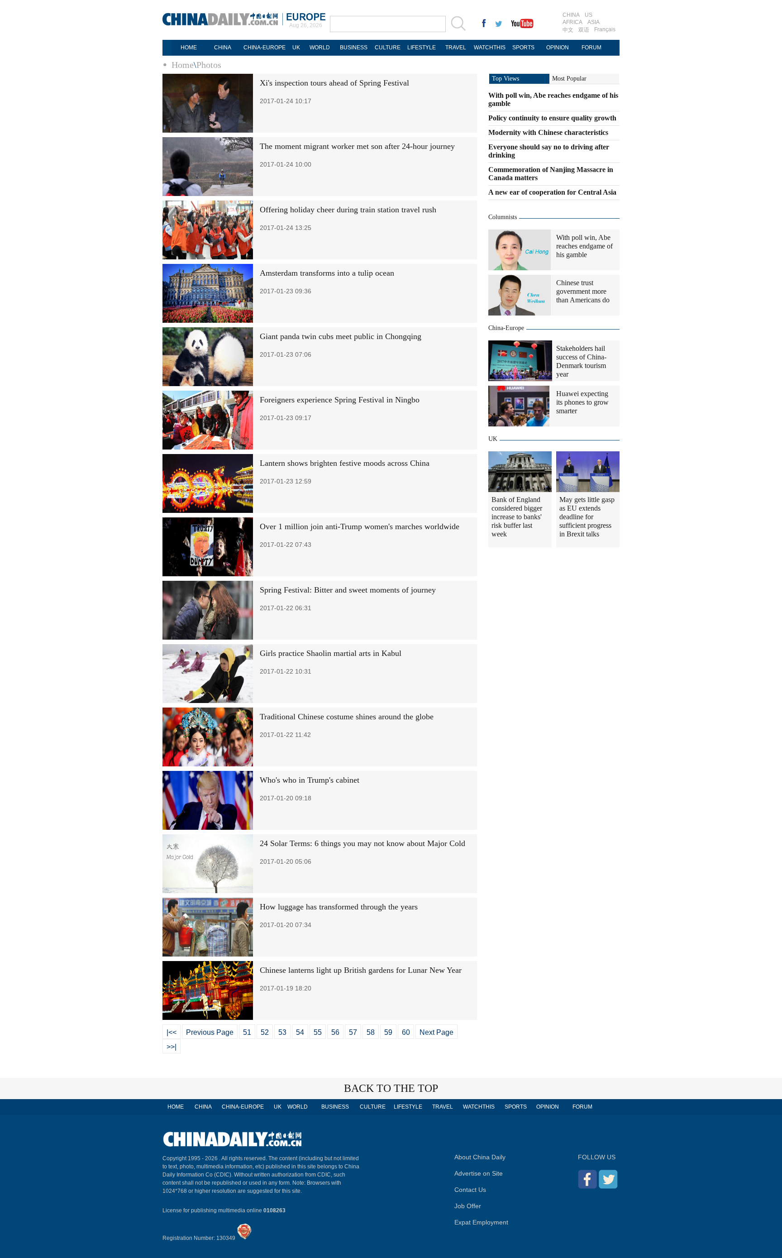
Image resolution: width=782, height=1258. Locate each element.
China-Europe (506, 328)
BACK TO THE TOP (391, 1088)
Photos (208, 65)
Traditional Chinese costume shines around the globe (347, 716)
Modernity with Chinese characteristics (548, 132)
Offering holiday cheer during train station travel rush (348, 209)
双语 (583, 30)
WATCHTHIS (489, 47)
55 (318, 1032)
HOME (189, 47)
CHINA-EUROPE (264, 47)
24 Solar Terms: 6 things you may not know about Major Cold (362, 843)
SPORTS (523, 47)
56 (335, 1032)
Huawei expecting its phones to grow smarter (582, 402)
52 (265, 1032)
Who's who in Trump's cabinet (309, 779)
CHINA (571, 15)
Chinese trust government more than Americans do (583, 291)
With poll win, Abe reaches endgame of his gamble (584, 246)
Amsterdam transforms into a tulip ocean (327, 272)
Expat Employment (481, 1222)
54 (300, 1032)
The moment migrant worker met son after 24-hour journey (357, 146)
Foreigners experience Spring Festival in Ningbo (340, 399)
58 (371, 1032)
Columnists (502, 217)
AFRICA (572, 22)
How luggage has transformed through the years (339, 906)
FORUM (591, 47)
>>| (171, 1047)
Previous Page (210, 1032)
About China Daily (479, 1157)
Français (604, 29)
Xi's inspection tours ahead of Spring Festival (334, 82)
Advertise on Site (478, 1173)
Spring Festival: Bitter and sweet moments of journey (348, 589)
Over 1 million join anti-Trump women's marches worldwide (359, 526)
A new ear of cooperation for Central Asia (552, 192)
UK (296, 47)
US (588, 15)
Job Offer (467, 1206)
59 (388, 1032)
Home (183, 65)
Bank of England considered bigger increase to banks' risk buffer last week (516, 517)
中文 (568, 30)
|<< (171, 1032)
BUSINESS (353, 47)
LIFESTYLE (421, 47)
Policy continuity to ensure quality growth (552, 118)
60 (406, 1032)
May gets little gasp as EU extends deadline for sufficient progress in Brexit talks (587, 517)
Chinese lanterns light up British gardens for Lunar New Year (361, 970)
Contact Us (470, 1189)
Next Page (436, 1032)
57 (353, 1032)
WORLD (320, 47)
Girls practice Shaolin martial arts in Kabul (330, 653)
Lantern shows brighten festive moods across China (344, 463)
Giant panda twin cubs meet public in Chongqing (340, 336)
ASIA (593, 22)
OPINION (557, 47)
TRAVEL (455, 47)
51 (247, 1032)
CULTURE (388, 47)
